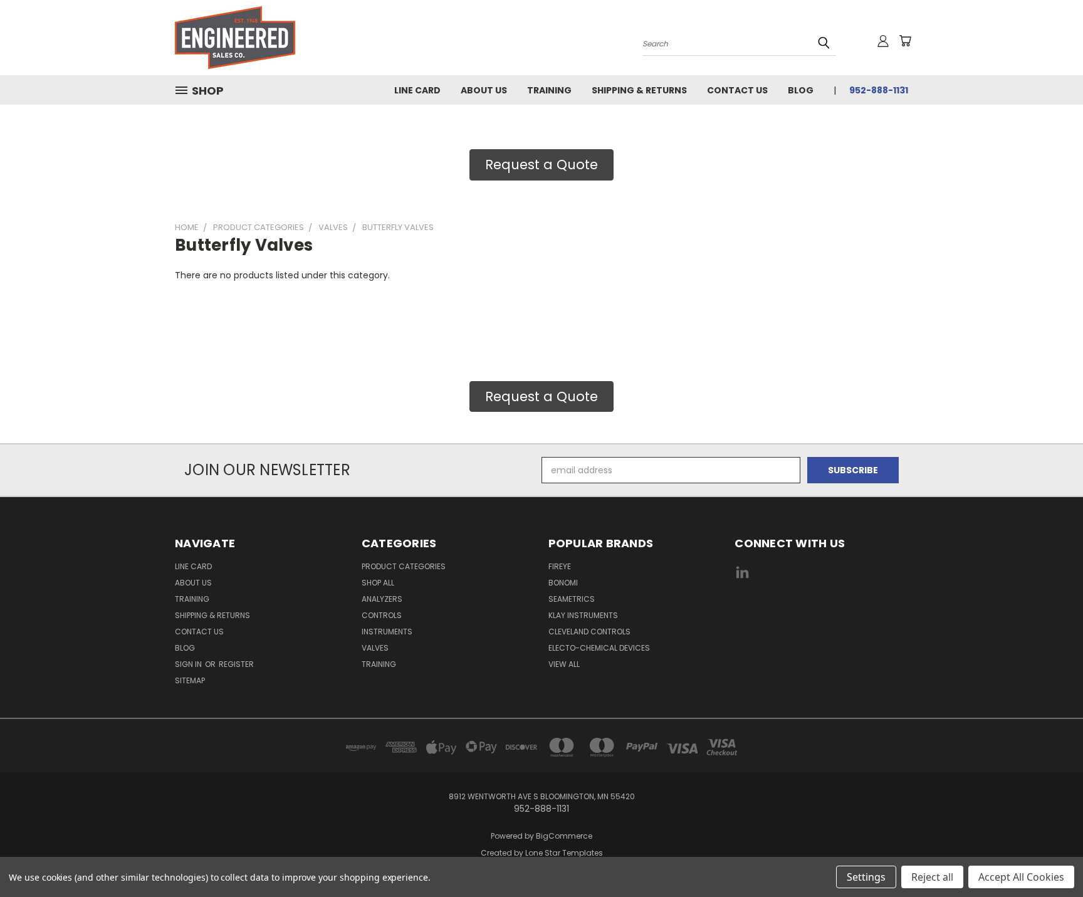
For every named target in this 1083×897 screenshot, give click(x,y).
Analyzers (382, 599)
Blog (801, 90)
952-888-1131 (878, 90)
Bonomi (563, 582)
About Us (484, 90)
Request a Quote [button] (541, 164)
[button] (821, 620)
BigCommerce (564, 836)
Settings (866, 877)
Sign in (189, 664)
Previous (1050, 857)
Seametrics (571, 599)
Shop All (378, 582)
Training (549, 90)
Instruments (387, 631)
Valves (375, 648)
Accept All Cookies (1021, 877)
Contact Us (737, 90)
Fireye (559, 566)
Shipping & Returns (639, 90)
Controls (382, 615)
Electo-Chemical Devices (599, 648)
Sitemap (190, 680)
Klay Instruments (583, 615)
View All (564, 664)
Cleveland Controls (589, 631)
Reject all (932, 877)
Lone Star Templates (564, 852)
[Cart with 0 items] (905, 40)
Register (236, 664)
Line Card (417, 90)
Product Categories (404, 566)
